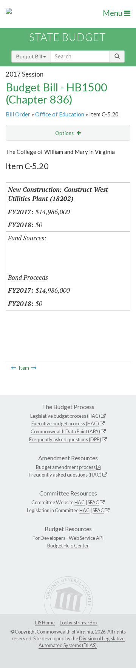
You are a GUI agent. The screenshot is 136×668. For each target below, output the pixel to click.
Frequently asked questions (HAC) (65, 475)
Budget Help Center (68, 546)
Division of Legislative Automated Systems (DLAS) (82, 641)
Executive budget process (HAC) (65, 423)
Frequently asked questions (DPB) (65, 439)
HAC (79, 502)
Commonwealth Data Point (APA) (65, 431)
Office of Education (59, 114)
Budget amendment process (66, 467)
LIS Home (45, 622)
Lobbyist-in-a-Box (78, 622)
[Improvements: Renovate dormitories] (13, 368)
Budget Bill (29, 56)
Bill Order (18, 114)
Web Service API (86, 538)
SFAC (93, 502)
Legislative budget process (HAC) (65, 416)
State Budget (67, 37)
